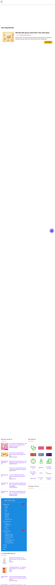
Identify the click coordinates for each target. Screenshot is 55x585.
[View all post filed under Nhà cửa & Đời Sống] (48, 461)
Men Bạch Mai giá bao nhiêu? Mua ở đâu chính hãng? (32, 33)
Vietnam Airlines (8, 524)
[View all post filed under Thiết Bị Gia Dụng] (48, 467)
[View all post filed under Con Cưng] (41, 448)
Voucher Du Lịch (7, 521)
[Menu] (1, 2)
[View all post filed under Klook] (41, 454)
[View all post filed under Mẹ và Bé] (33, 461)
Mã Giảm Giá (6, 504)
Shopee (6, 506)
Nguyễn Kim (7, 513)
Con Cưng (7, 517)
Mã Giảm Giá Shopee (13, 456)
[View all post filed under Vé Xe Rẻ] (33, 478)
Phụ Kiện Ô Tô (7, 538)
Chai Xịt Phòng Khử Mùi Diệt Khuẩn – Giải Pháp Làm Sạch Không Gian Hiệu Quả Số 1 (18, 578)
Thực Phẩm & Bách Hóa (9, 540)
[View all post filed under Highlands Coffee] (33, 454)
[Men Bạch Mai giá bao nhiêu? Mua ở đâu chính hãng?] (8, 32)
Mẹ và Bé (18, 35)
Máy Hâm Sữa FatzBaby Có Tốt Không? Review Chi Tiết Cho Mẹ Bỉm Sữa (17, 559)
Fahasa (6, 510)
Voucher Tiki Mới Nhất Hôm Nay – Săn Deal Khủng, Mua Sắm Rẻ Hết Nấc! (17, 476)
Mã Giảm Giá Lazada (13, 447)
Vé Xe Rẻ (6, 528)
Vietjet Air (7, 523)
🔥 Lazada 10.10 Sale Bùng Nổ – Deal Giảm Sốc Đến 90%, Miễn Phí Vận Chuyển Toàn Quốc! (18, 445)
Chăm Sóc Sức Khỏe (9, 534)
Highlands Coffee (8, 519)
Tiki (5, 509)
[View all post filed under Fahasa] (48, 448)
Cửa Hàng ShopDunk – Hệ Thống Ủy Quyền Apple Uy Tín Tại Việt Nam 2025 (17, 569)
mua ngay (48, 42)
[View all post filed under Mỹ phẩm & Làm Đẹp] (41, 461)
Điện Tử (10, 571)
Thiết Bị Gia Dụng (8, 541)
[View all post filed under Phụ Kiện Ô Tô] (33, 467)
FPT (6, 512)
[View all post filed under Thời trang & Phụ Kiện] (33, 473)
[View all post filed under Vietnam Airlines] (48, 478)
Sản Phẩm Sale (6, 531)
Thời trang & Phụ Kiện (9, 542)
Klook (6, 527)
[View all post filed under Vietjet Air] (41, 478)
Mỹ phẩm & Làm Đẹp (9, 535)
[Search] (52, 2)
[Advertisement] (27, 15)
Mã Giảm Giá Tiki (12, 470)
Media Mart (7, 514)
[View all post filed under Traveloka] (48, 473)
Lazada (6, 507)
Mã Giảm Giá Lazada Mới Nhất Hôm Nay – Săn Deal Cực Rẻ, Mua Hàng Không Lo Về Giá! (17, 493)
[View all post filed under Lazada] (48, 454)
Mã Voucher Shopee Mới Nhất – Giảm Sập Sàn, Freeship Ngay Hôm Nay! (17, 454)
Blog (4, 549)
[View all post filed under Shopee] (41, 467)
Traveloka (7, 526)
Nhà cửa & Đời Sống (9, 537)
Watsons (7, 516)
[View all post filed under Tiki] (41, 473)
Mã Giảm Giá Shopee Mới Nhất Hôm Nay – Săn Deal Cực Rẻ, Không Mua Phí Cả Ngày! (17, 485)
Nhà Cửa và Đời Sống (13, 580)
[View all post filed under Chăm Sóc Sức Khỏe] (33, 448)
